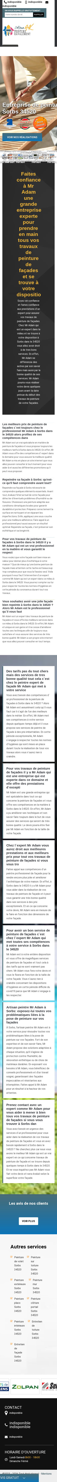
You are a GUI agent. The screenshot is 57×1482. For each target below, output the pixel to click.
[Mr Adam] (18, 30)
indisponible (14, 1)
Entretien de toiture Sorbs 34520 (37, 1329)
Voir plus (28, 1221)
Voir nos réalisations (22, 137)
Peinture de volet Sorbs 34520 (19, 1263)
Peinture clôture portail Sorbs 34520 (35, 1307)
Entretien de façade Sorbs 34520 (19, 1352)
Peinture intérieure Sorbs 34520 (19, 1327)
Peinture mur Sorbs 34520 (37, 1286)
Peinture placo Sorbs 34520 (19, 1305)
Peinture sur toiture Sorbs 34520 (35, 1265)
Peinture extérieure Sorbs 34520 (20, 1286)
